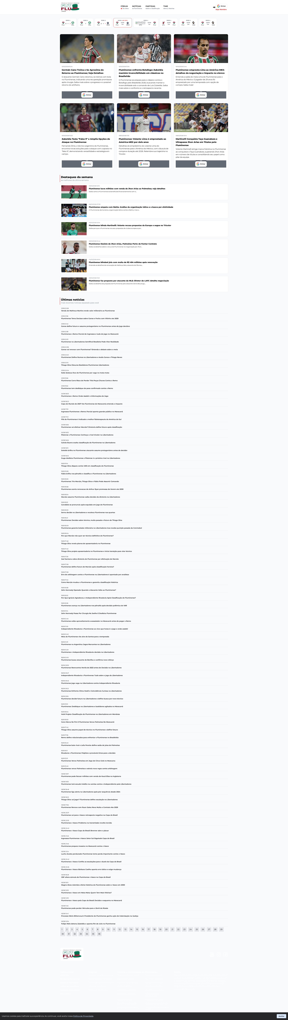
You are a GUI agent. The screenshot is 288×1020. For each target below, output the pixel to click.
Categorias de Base (124, 1000)
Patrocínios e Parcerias (126, 994)
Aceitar (281, 1016)
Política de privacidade (69, 986)
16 (143, 929)
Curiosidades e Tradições (126, 990)
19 (160, 929)
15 (137, 929)
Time (168, 7)
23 (184, 929)
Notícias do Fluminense (70, 979)
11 (114, 929)
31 (69, 934)
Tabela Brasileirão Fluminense (100, 979)
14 (131, 929)
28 (215, 929)
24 (190, 929)
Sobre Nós (64, 975)
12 (119, 929)
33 (81, 934)
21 (172, 929)
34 (87, 934)
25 (197, 929)
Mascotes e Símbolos (154, 986)
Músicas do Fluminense (98, 990)
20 (166, 929)
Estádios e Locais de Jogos (127, 983)
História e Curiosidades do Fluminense (137, 972)
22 (178, 929)
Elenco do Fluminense (97, 986)
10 (108, 929)
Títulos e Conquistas (153, 975)
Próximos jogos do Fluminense (101, 975)
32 (75, 934)
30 (63, 934)
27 (209, 929)
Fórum (125, 7)
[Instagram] (218, 954)
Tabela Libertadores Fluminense (101, 983)
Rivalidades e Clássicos (154, 983)
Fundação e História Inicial (127, 975)
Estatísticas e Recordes (155, 990)
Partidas (153, 7)
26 (203, 929)
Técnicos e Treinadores (154, 979)
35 (93, 934)
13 (125, 929)
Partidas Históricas (124, 986)
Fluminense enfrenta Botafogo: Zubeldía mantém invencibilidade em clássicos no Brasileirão (141, 73)
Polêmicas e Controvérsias (127, 1007)
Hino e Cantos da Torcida (127, 1004)
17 (149, 929)
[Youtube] (212, 954)
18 (154, 929)
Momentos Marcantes (154, 1000)
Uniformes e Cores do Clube (157, 1004)
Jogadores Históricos (125, 979)
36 (99, 934)
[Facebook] (225, 954)
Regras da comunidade (70, 990)
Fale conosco (65, 994)
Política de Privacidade (83, 1016)
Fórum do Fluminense (69, 983)
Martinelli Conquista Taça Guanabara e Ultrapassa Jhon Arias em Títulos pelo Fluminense (196, 142)
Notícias (137, 7)
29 (221, 929)
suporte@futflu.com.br (184, 989)
